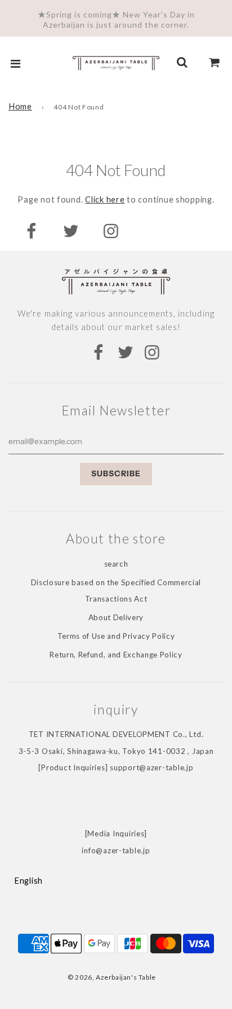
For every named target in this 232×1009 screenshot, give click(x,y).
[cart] (214, 63)
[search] (182, 63)
